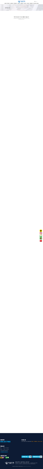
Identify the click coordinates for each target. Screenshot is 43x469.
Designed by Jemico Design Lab (27, 466)
